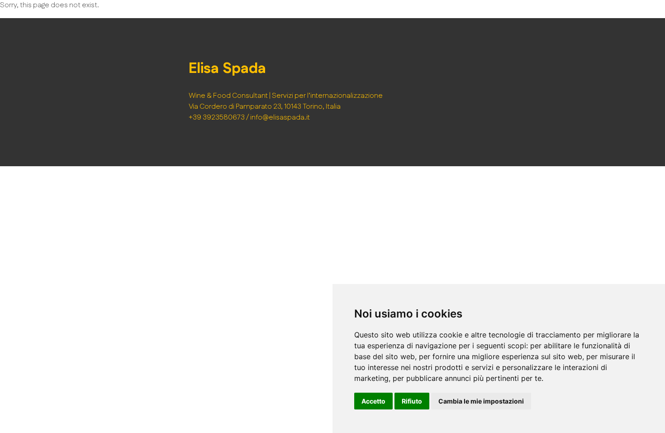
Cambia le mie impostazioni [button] (481, 401)
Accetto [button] (373, 401)
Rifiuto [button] (412, 401)
